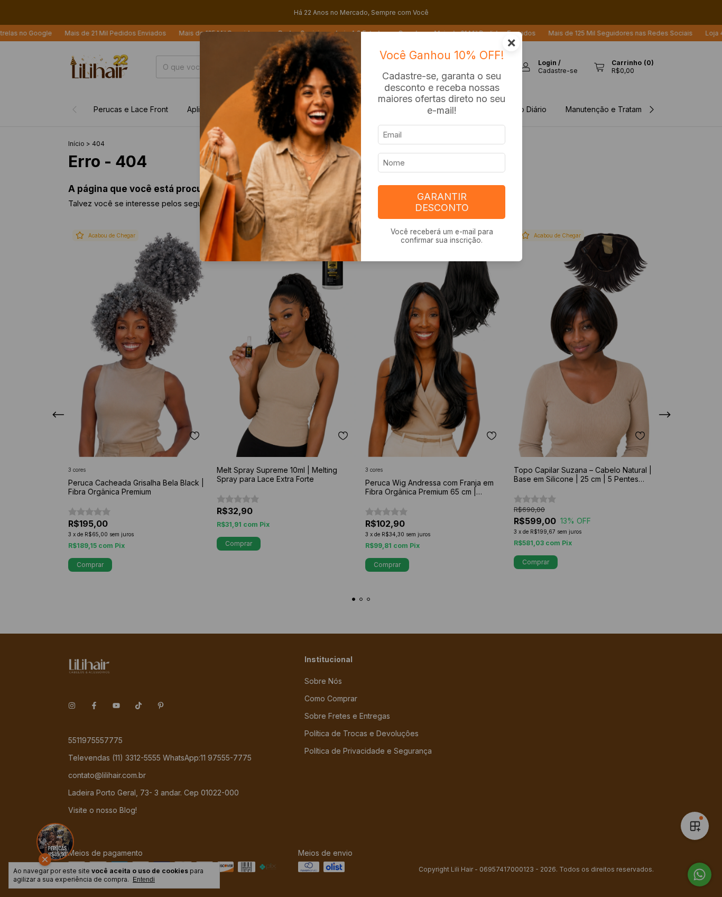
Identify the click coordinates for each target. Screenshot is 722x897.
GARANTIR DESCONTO (442, 202)
